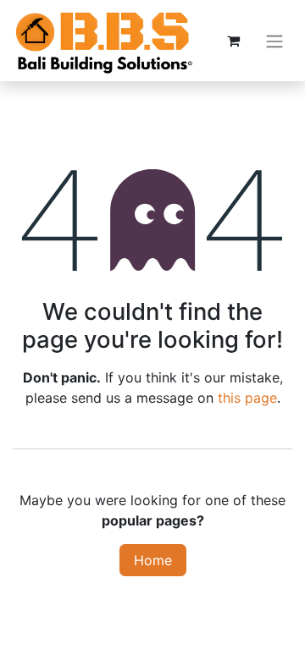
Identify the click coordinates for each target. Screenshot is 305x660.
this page (247, 397)
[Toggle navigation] (274, 40)
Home (153, 560)
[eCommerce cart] (233, 41)
